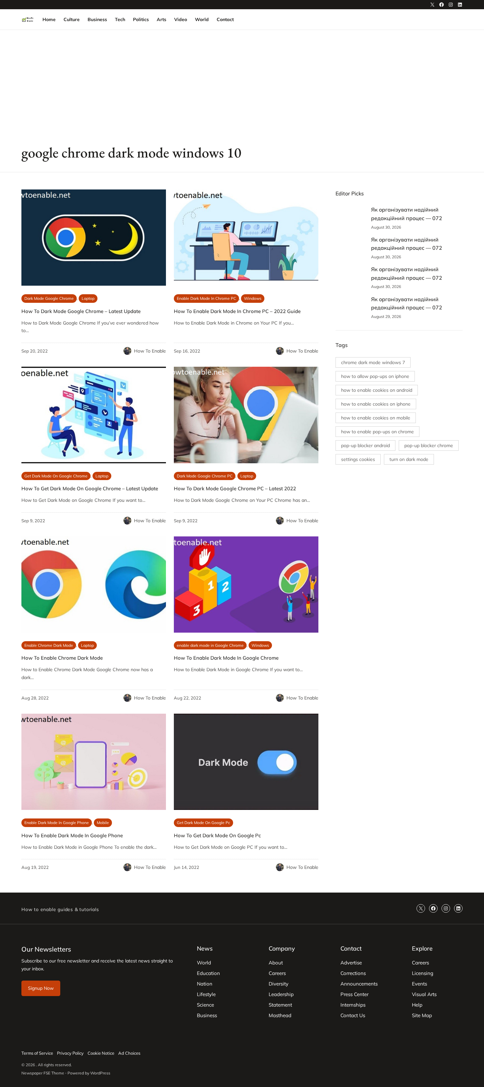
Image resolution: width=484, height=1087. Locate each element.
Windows (252, 298)
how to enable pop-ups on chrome (377, 432)
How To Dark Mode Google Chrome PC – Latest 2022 (235, 488)
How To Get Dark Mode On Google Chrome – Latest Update (89, 488)
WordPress (100, 1073)
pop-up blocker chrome (428, 445)
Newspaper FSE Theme (42, 1073)
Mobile (103, 822)
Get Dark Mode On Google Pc (203, 822)
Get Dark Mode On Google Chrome (56, 475)
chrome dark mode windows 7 (373, 362)
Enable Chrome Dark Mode (48, 645)
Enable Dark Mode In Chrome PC (206, 298)
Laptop (88, 298)
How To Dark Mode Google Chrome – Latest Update (81, 311)
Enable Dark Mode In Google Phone (56, 822)
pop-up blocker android (365, 445)
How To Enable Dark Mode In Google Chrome (226, 658)
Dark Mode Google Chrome (49, 298)
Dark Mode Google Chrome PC (204, 475)
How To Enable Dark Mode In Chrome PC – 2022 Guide (237, 311)
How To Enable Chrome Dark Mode (62, 658)
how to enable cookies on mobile (375, 418)
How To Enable (150, 351)
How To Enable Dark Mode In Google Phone (72, 835)
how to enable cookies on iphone (376, 404)
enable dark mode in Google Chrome (210, 645)
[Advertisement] (242, 84)
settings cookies (358, 459)
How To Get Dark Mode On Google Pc (217, 835)
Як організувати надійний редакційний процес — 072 (406, 213)
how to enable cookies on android (376, 390)
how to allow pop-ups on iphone (375, 376)
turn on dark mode (409, 459)
